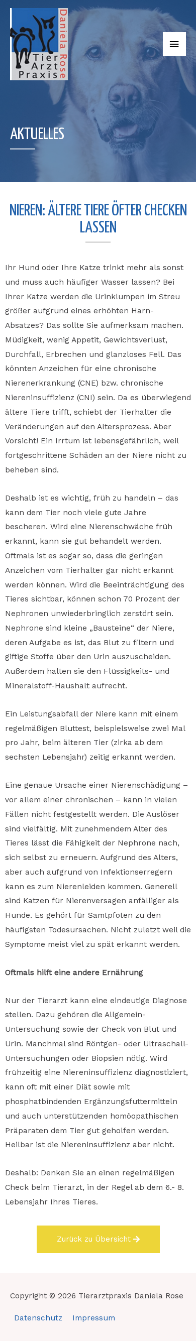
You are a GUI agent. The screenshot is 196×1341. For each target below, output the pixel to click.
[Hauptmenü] (174, 44)
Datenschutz (38, 1317)
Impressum (93, 1317)
